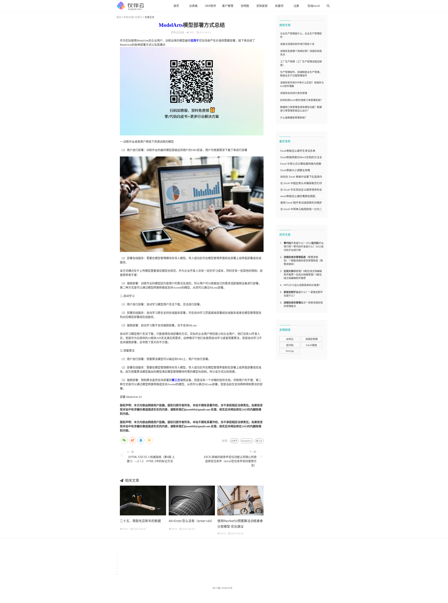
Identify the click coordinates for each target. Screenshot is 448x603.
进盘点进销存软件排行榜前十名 (297, 44)
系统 (303, 257)
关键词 (279, 6)
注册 (296, 6)
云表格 (193, 6)
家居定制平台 (291, 292)
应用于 (138, 17)
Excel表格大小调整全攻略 (295, 170)
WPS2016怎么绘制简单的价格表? (302, 285)
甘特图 (245, 6)
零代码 (287, 243)
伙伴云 (289, 339)
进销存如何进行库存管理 (293, 93)
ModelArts (171, 25)
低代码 (315, 243)
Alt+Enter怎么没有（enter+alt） (191, 521)
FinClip (290, 351)
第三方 (176, 380)
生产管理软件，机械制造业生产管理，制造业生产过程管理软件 (301, 73)
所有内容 (128, 17)
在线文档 (288, 271)
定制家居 (262, 6)
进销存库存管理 (292, 257)
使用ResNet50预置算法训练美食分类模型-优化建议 (240, 524)
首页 (176, 6)
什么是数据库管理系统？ (293, 117)
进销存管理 (311, 339)
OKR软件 (210, 6)
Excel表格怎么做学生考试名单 (297, 150)
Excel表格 (311, 345)
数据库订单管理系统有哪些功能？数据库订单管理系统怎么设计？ (301, 108)
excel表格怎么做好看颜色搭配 (297, 196)
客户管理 (227, 6)
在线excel (313, 6)
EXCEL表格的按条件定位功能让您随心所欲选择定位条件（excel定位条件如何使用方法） (230, 461)
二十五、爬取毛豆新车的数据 (140, 521)
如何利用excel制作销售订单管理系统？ (301, 100)
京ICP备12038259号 (222, 588)
